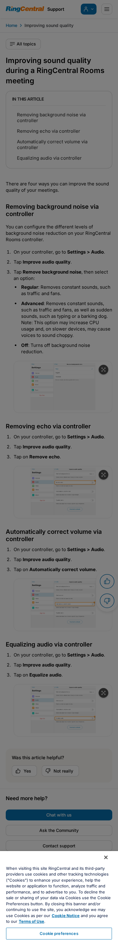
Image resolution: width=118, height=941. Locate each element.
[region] (59, 896)
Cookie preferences (59, 933)
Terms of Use (31, 921)
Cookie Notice (66, 915)
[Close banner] (106, 857)
